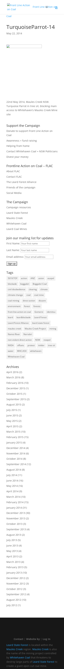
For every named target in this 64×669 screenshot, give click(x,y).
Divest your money (17, 156)
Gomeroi (38, 311)
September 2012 (16, 594)
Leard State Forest (17, 212)
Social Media (14, 193)
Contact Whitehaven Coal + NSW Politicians (32, 151)
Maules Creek (14, 218)
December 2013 (15, 513)
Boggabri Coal (40, 283)
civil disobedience (16, 289)
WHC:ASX (21, 350)
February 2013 (14, 567)
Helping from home (18, 146)
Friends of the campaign (20, 187)
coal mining (13, 300)
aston (41, 278)
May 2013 (12, 551)
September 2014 (16, 464)
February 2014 (14, 502)
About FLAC (13, 171)
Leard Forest (40, 317)
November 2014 (15, 453)
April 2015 (12, 426)
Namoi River (14, 334)
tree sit (51, 345)
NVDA (11, 345)
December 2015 (15, 388)
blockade (12, 283)
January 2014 (14, 507)
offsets (20, 345)
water (11, 350)
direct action (29, 300)
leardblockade (24, 317)
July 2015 (11, 410)
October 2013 (14, 524)
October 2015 (14, 393)
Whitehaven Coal (16, 223)
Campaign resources (18, 207)
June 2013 (12, 545)
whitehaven (35, 350)
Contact (18, 639)
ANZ (33, 278)
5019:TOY (12, 278)
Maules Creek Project (35, 328)
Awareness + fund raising (21, 140)
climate (44, 289)
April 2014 (12, 491)
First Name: (13, 243)
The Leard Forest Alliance (21, 182)
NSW (37, 339)
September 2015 (16, 399)
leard (10, 317)
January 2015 (14, 442)
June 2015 (12, 415)
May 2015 (12, 421)
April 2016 (12, 372)
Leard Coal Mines (16, 229)
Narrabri (27, 334)
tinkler (41, 345)
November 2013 (15, 518)
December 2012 (15, 578)
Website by (33, 639)
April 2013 (12, 556)
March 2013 (13, 562)
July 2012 (11, 605)
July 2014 (11, 475)
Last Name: (13, 250)
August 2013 (13, 534)
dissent (42, 300)
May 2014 (12, 485)
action (24, 278)
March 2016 (13, 377)
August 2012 (13, 599)
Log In (46, 639)
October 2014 (14, 458)
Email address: (15, 256)
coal (28, 294)
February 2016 (14, 382)
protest (31, 345)
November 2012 (15, 583)
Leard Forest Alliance (18, 322)
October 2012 (14, 589)
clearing (33, 289)
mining (52, 328)
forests (36, 306)
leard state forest (40, 322)
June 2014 (12, 480)
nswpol (47, 339)
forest (27, 306)
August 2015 (13, 404)
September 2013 (16, 529)
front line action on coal (19, 311)
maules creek (14, 328)
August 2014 (13, 469)
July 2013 (11, 540)
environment (14, 306)
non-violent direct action (20, 339)
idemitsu (51, 311)
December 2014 (15, 448)
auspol (50, 278)
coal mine (39, 294)
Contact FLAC (14, 176)
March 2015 (13, 431)
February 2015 (14, 437)
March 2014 (13, 496)
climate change (15, 294)
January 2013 (14, 572)
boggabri (24, 283)
